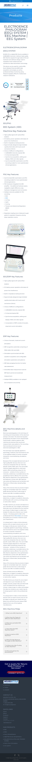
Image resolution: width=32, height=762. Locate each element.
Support (5, 717)
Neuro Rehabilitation (10, 734)
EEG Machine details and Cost (14, 430)
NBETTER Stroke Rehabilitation (13, 736)
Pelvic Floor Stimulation (11, 743)
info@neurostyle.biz (10, 704)
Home (5, 711)
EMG (6, 198)
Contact (5, 719)
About (5, 713)
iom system (7, 745)
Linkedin (6, 690)
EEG (5, 729)
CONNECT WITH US (16, 673)
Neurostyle (18, 515)
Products (5, 715)
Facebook (7, 685)
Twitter (6, 687)
